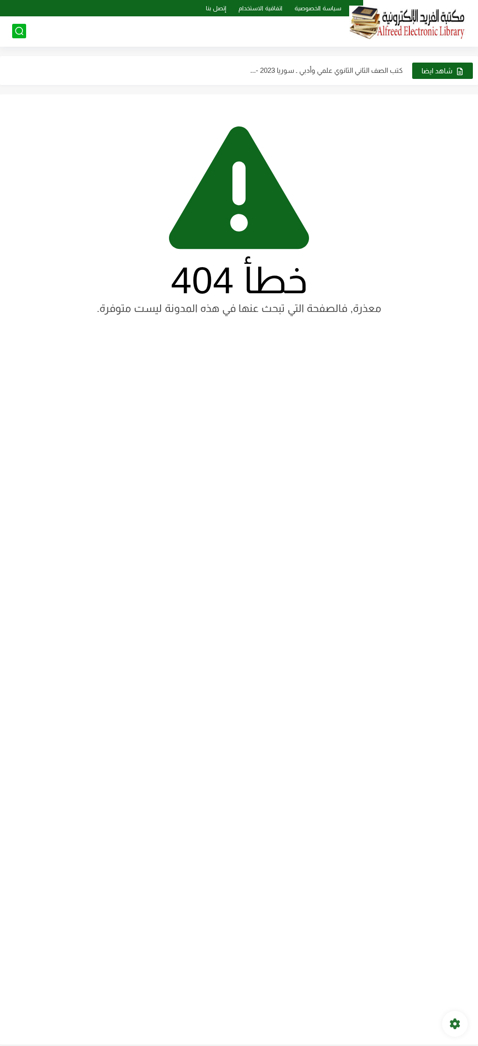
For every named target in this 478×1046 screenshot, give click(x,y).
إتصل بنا (216, 8)
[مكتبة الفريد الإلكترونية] (407, 23)
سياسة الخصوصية (318, 8)
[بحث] (19, 31)
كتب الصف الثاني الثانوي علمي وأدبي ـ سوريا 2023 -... (326, 70)
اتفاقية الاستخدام (260, 8)
